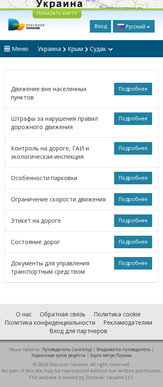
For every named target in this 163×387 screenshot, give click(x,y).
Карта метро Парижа (111, 355)
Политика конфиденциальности (50, 322)
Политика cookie (117, 314)
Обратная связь (63, 314)
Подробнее (133, 88)
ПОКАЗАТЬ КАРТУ (57, 13)
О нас (24, 314)
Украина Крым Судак (73, 49)
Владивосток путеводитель (123, 349)
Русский (136, 26)
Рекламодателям (127, 322)
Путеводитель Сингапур (67, 349)
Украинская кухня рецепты (58, 355)
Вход (100, 26)
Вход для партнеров (78, 331)
